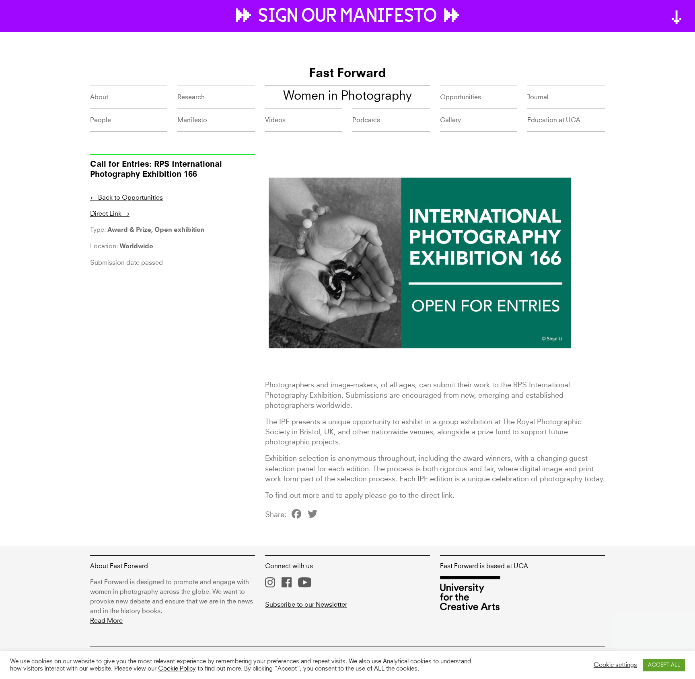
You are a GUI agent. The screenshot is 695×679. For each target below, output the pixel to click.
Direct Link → (110, 214)
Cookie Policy (177, 669)
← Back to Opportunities (126, 197)
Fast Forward (347, 74)
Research (191, 97)
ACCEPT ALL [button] (664, 665)
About (99, 97)
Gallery (450, 120)
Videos (275, 120)
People (100, 120)
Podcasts (366, 120)
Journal (538, 97)
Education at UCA (553, 120)
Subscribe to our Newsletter (306, 604)
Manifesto (192, 120)
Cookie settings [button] (615, 665)
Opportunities (460, 97)
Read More (106, 621)
